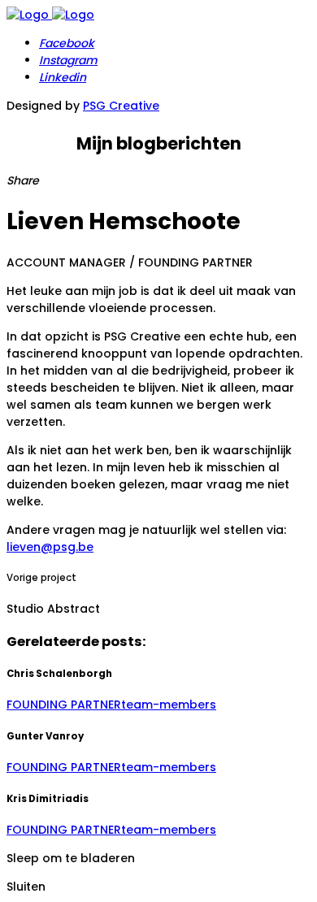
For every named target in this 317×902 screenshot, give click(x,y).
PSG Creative (121, 106)
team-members (168, 704)
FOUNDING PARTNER (64, 704)
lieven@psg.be (50, 547)
